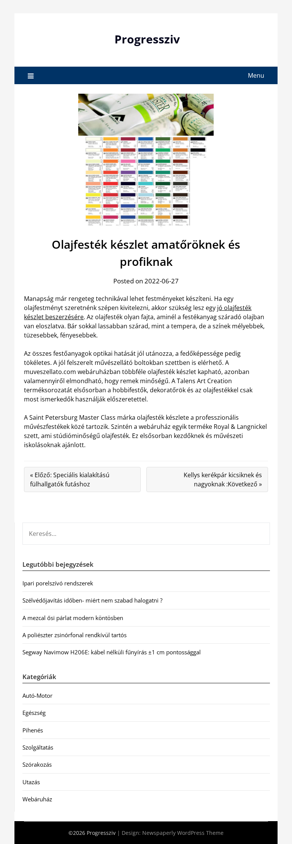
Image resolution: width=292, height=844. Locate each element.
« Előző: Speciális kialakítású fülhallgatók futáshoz (70, 479)
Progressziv (147, 39)
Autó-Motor (37, 695)
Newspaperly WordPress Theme (183, 832)
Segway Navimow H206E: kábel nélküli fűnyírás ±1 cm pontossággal (111, 652)
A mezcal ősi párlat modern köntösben (72, 618)
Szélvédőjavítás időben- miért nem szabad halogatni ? (92, 600)
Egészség (34, 712)
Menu (256, 75)
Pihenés (32, 730)
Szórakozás (37, 764)
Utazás (31, 782)
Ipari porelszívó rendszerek (57, 583)
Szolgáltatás (37, 747)
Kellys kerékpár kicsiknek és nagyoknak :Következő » (223, 479)
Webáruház (37, 799)
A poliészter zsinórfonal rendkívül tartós (74, 635)
